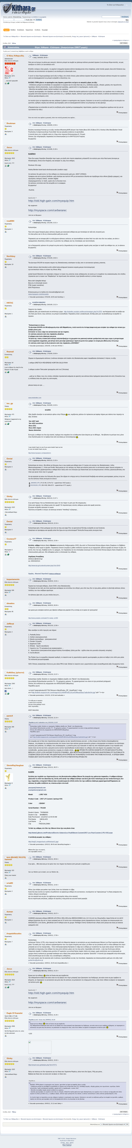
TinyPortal (63, 1140)
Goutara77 (11, 539)
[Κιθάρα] (8, 83)
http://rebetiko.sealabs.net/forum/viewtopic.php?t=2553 (83, 312)
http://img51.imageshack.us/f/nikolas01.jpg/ (43, 842)
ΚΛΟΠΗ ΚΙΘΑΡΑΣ (38, 302)
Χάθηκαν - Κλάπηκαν (40, 55)
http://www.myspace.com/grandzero (39, 453)
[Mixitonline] (8, 372)
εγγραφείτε (42, 17)
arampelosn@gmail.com (37, 790)
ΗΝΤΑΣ (10, 303)
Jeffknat (10, 624)
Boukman (11, 123)
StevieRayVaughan (15, 765)
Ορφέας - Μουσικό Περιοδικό (38, 573)
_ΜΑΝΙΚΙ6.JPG (35, 483)
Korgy (74, 36)
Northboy (11, 256)
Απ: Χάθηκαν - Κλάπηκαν (41, 123)
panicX (10, 716)
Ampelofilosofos (14, 933)
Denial (9, 459)
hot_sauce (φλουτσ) (83, 36)
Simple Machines (71, 1138)
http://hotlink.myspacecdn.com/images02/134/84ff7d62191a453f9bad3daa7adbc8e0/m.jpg (63, 692)
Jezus (9, 147)
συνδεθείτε (34, 17)
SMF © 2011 (61, 1138)
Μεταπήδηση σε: (95, 1124)
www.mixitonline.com (34, 397)
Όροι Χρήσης (67, 1145)
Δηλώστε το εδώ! (123, 22)
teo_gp (10, 403)
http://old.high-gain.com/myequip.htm (51, 200)
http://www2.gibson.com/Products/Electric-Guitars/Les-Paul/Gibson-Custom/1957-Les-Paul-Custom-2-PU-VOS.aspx (70, 833)
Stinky (9, 496)
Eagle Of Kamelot (14, 1013)
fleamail (10, 352)
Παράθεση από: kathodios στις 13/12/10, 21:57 (43, 722)
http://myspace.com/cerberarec (47, 210)
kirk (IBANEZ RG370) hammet (15, 858)
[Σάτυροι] (8, 694)
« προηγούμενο (117, 40)
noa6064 (10, 221)
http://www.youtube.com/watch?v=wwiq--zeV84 (43, 618)
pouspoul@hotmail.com (37, 788)
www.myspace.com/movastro (38, 294)
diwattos (10, 603)
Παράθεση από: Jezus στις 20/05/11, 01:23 (42, 1019)
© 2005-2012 (70, 1140)
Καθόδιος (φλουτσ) (15, 672)
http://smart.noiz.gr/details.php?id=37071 (42, 1065)
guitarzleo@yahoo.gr (35, 960)
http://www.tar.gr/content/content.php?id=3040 (44, 565)
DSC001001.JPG (35, 485)
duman (10, 912)
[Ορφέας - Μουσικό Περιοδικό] (8, 555)
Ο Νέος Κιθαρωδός (15, 56)
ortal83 (10, 883)
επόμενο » (126, 40)
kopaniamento (13, 579)
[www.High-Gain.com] (8, 166)
